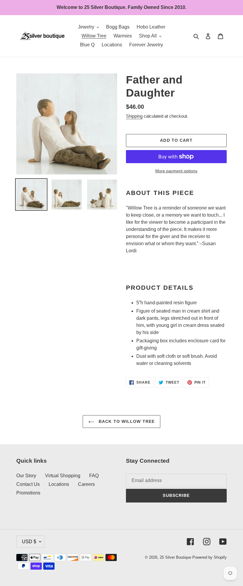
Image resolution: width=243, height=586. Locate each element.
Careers (86, 484)
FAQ (94, 475)
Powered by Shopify (209, 557)
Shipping (134, 116)
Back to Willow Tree (126, 421)
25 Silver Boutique (175, 557)
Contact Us (28, 484)
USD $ (29, 541)
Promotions (28, 492)
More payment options (176, 170)
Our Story (26, 475)
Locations (59, 484)
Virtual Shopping (62, 475)
